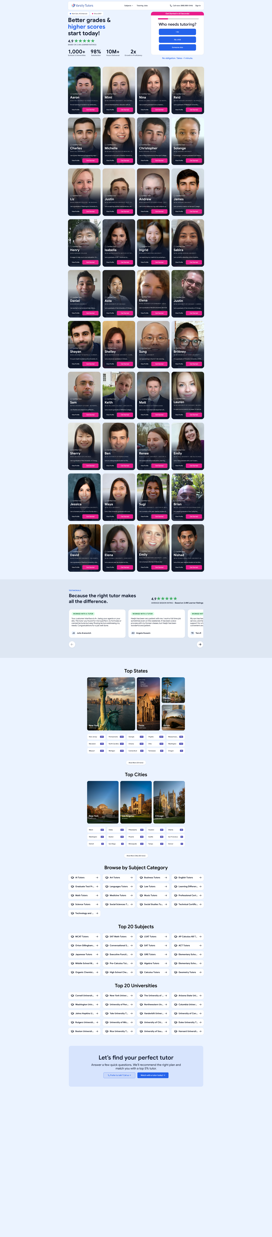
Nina (142, 97)
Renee (144, 453)
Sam (73, 402)
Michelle (111, 148)
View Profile (75, 110)
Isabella (110, 250)
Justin (109, 199)
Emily (178, 453)
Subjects (127, 6)
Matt (142, 402)
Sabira (178, 250)
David (74, 555)
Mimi (108, 97)
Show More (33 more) (136, 763)
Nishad (179, 555)
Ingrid (143, 250)
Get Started (90, 110)
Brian (178, 504)
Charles (76, 148)
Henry (74, 250)
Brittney (180, 351)
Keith (109, 402)
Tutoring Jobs (142, 6)
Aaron (74, 97)
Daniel (75, 300)
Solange (180, 148)
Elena (143, 300)
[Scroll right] (200, 644)
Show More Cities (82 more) (136, 856)
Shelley (110, 351)
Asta (108, 300)
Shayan (75, 351)
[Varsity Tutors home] (82, 5)
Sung (143, 351)
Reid (177, 97)
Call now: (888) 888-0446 (183, 6)
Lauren (179, 402)
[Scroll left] (72, 644)
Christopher (148, 148)
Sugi (142, 504)
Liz (72, 199)
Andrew (145, 199)
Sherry (75, 453)
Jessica (75, 504)
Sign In (198, 6)
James (179, 199)
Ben (107, 453)
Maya (109, 504)
